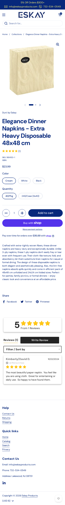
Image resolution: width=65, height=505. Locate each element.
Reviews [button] (10, 340)
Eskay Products (30, 495)
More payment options (32, 229)
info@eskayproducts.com (23, 6)
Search (6, 445)
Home (5, 34)
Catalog (6, 441)
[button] (60, 15)
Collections (17, 34)
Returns (6, 417)
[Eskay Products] (32, 15)
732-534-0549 (52, 6)
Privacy (6, 449)
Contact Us (8, 413)
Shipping (6, 422)
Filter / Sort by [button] (15, 349)
